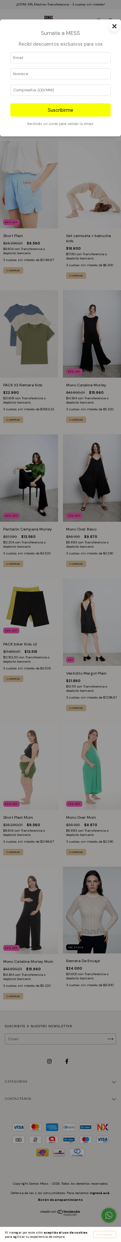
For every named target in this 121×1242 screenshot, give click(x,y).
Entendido (105, 1234)
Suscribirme (60, 110)
